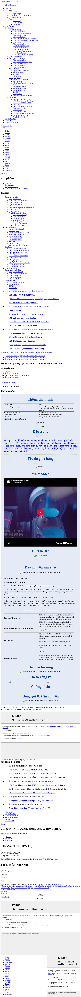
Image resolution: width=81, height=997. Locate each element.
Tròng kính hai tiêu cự (19, 44)
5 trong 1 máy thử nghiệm (21, 79)
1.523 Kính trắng (18, 110)
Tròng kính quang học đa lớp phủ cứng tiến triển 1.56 (31, 800)
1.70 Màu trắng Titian (19, 111)
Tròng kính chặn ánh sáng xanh (22, 33)
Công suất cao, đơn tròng (24, 51)
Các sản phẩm (9, 28)
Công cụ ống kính (14, 78)
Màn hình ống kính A (19, 87)
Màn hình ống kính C (19, 90)
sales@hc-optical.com (20, 833)
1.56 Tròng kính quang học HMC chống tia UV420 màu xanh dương (37, 785)
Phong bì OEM (17, 94)
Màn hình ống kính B (19, 88)
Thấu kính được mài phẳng (21, 46)
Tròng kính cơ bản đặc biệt (25, 54)
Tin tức (11, 19)
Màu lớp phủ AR (18, 72)
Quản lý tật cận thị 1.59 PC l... (21, 310)
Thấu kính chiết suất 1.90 (20, 117)
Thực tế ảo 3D (9, 26)
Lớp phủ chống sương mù (21, 71)
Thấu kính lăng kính (23, 49)
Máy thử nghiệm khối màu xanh (23, 83)
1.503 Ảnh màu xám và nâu (21, 99)
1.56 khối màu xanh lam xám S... (22, 318)
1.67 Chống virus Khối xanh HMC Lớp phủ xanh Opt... (32, 793)
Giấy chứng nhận (10, 119)
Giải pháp (8, 819)
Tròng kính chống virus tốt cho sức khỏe (25, 40)
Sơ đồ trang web (55, 884)
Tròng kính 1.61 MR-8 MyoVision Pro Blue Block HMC (24, 709)
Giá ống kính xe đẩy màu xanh (64, 886)
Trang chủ (8, 8)
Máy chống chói (18, 81)
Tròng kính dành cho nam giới (20, 888)
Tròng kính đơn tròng (19, 35)
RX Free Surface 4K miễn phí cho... (23, 303)
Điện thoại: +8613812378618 (10, 1)
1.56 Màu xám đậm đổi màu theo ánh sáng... (27, 349)
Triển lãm (20, 22)
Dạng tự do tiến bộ (22, 47)
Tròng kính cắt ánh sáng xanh (40, 888)
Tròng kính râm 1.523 (19, 108)
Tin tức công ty (17, 21)
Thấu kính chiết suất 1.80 (20, 115)
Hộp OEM (16, 92)
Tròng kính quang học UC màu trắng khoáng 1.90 (29, 808)
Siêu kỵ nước (17, 76)
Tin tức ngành (17, 24)
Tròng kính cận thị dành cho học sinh (24, 38)
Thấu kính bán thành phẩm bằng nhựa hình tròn (39, 886)
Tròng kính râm (17, 42)
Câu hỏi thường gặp (15, 17)
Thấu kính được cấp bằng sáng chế (20, 15)
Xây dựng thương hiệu (16, 14)
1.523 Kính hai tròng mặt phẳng (23, 101)
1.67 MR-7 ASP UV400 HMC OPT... (24, 326)
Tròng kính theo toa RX (16, 56)
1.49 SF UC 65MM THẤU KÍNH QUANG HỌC (28, 770)
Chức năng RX (21, 53)
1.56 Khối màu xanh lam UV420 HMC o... (26, 333)
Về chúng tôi (13, 12)
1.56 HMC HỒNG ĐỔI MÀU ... (22, 295)
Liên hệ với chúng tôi (11, 122)
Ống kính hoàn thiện (15, 30)
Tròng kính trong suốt (19, 63)
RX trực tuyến (7, 126)
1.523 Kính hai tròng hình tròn (22, 106)
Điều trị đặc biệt (14, 69)
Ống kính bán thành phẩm (17, 58)
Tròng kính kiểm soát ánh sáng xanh (12, 886)
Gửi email (4, 891)
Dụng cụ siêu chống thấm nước (22, 95)
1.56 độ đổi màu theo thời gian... (22, 341)
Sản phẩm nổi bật (43, 884)
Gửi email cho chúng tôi (8, 382)
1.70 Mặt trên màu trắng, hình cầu (23, 113)
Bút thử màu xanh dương (20, 85)
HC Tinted (16, 74)
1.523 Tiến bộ (17, 104)
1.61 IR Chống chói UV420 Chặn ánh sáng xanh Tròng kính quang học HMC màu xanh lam (35, 707)
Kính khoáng (13, 97)
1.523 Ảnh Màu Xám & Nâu (22, 103)
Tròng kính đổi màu (19, 31)
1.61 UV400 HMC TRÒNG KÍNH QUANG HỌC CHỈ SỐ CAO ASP (37, 777)
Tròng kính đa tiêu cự (19, 37)
